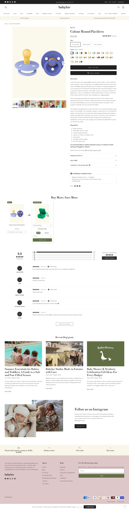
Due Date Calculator (66, 481)
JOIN (101, 476)
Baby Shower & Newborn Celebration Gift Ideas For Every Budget (102, 372)
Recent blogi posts (64, 337)
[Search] (6, 7)
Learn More (79, 507)
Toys (99, 13)
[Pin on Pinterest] (79, 186)
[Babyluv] (64, 7)
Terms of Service (111, 501)
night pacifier (105, 95)
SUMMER (29, 13)
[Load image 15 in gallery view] (39, 62)
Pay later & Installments (67, 472)
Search (44, 467)
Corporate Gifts (47, 475)
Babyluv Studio (47, 13)
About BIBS (73, 160)
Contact (114, 2)
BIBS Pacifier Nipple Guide (93, 150)
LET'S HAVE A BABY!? (111, 13)
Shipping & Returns (76, 155)
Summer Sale (60, 2)
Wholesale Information (49, 478)
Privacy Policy (120, 501)
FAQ (110, 2)
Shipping (62, 467)
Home (6, 23)
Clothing (81, 13)
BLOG (106, 2)
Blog (43, 470)
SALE (15, 13)
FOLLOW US (80, 426)
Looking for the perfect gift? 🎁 (80, 165)
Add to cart (93, 67)
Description (73, 79)
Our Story (45, 472)
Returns (62, 470)
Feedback (63, 478)
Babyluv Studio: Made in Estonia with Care (64, 371)
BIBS (73, 27)
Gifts (37, 13)
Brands (123, 13)
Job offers (45, 484)
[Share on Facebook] (77, 186)
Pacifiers (58, 13)
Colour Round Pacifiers (14, 23)
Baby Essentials (70, 13)
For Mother (90, 13)
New (21, 13)
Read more (8, 391)
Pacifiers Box (42, 229)
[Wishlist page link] (118, 7)
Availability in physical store (82, 173)
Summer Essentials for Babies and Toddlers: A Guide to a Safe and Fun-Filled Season (22, 372)
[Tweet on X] (75, 186)
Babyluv (10, 497)
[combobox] (16, 232)
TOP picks (6, 13)
